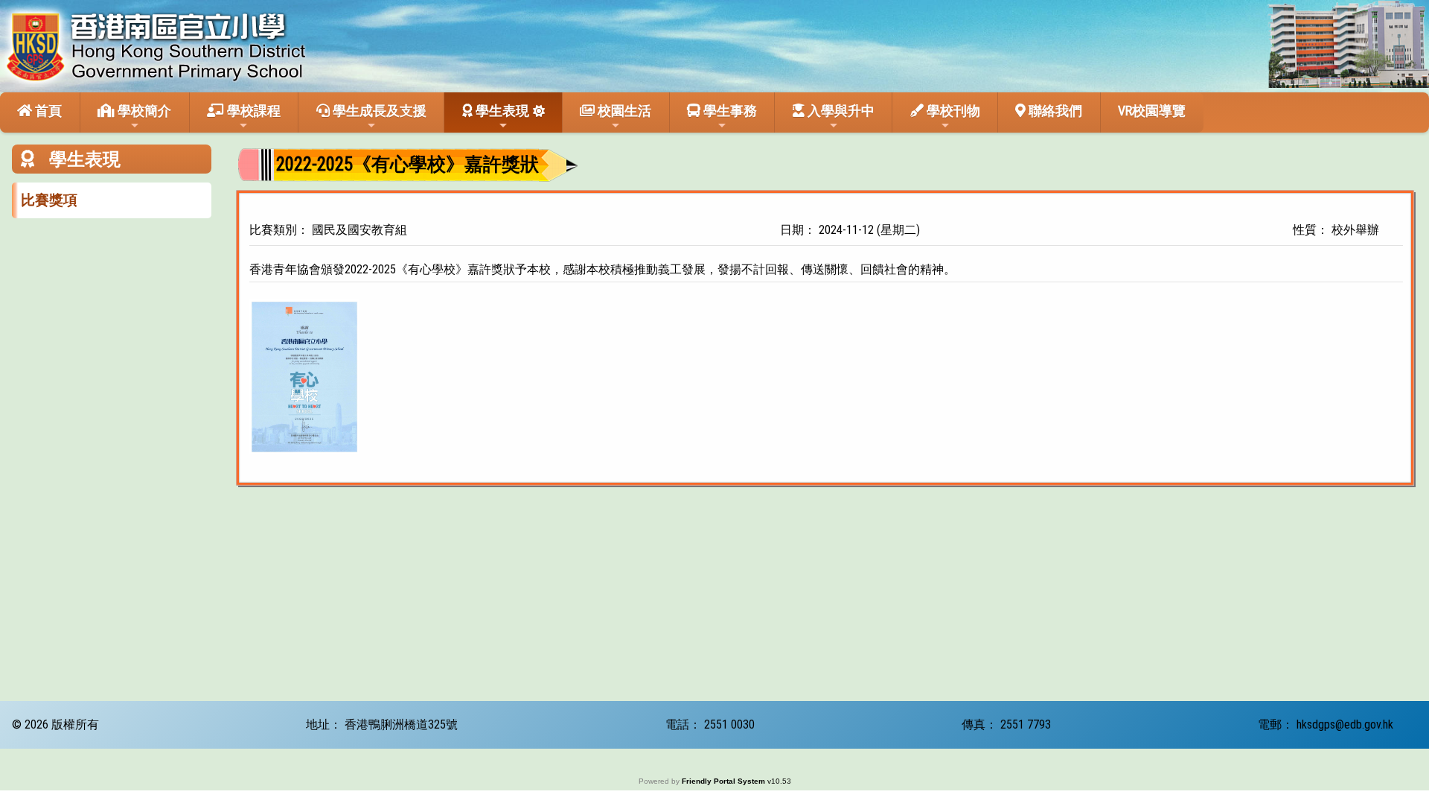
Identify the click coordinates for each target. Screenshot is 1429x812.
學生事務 (728, 110)
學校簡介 (143, 110)
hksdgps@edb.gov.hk (1345, 724)
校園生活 (623, 110)
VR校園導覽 (1152, 110)
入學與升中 (840, 110)
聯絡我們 (1054, 110)
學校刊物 (952, 110)
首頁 (47, 110)
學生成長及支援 (378, 110)
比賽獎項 (49, 200)
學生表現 (501, 110)
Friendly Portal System (724, 781)
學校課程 (252, 110)
